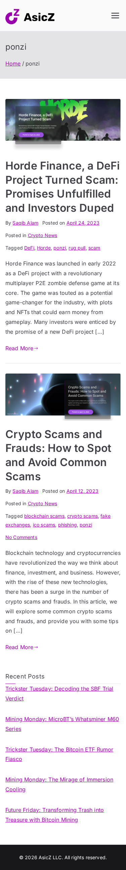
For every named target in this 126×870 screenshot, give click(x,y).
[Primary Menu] (115, 15)
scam (94, 248)
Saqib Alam (25, 223)
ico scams (44, 525)
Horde (44, 248)
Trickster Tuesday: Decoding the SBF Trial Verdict (59, 693)
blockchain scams (44, 516)
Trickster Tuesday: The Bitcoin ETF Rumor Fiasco (59, 754)
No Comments (21, 537)
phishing (67, 525)
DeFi (29, 248)
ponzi (59, 248)
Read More (19, 348)
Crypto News (42, 235)
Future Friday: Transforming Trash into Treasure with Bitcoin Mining (54, 815)
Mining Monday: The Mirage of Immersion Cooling (59, 784)
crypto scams (82, 516)
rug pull (77, 248)
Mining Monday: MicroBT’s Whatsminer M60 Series (62, 724)
